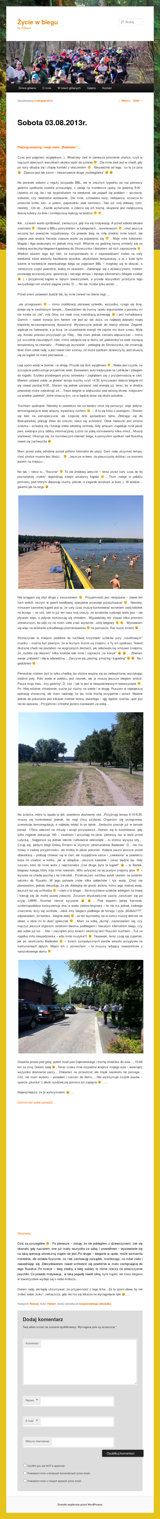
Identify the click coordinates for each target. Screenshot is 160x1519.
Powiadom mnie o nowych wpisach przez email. (55, 1481)
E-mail (32, 1420)
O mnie (46, 88)
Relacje (34, 1304)
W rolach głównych (69, 88)
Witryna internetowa (37, 1441)
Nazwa (32, 1400)
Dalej (137, 100)
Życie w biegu (38, 21)
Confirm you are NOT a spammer (46, 1465)
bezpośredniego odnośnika (95, 1304)
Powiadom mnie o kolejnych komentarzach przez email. (59, 1473)
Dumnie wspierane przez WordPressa (80, 1504)
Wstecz (124, 100)
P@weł (51, 1304)
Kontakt (107, 88)
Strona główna (27, 88)
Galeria (91, 88)
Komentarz (32, 1343)
